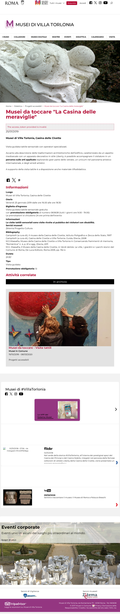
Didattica (81, 37)
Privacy (98, 606)
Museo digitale (39, 37)
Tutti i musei (56, 3)
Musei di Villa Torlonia (45, 24)
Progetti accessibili (33, 106)
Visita (112, 37)
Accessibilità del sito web (97, 608)
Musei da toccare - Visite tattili (30, 347)
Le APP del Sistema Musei (44, 415)
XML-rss (112, 608)
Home (8, 106)
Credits (82, 608)
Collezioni (19, 37)
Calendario (97, 37)
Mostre (56, 37)
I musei (5, 37)
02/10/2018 (79, 458)
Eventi (67, 37)
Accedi (83, 3)
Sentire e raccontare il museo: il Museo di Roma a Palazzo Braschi (75, 497)
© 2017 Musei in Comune (80, 606)
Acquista (72, 3)
